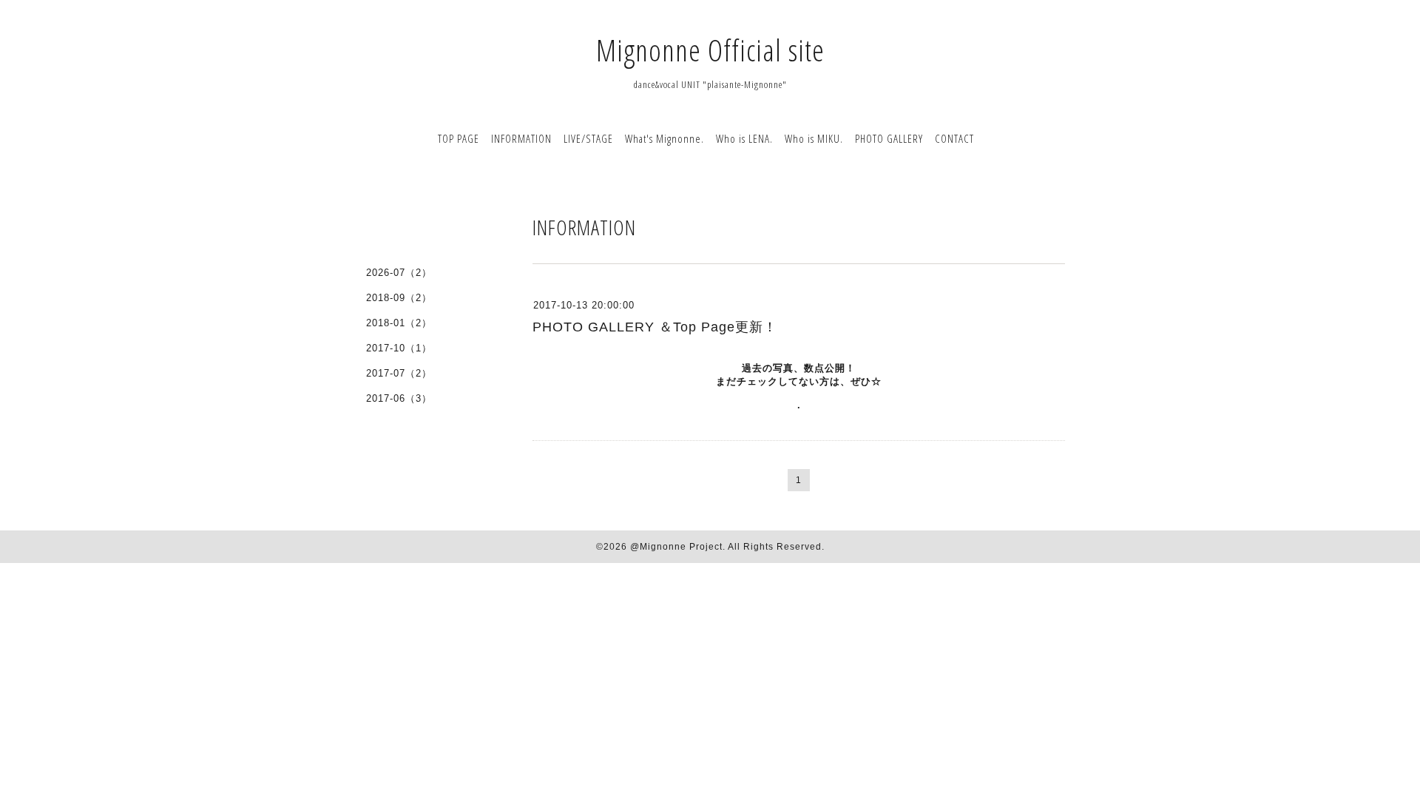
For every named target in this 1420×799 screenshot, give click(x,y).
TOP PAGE (458, 138)
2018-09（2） (399, 297)
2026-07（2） (399, 272)
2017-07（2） (399, 373)
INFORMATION (521, 138)
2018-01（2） (399, 322)
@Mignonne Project (676, 547)
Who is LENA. (744, 138)
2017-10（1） (399, 348)
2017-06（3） (399, 398)
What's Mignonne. (664, 138)
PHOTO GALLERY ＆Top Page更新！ (654, 327)
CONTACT (954, 138)
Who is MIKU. (814, 138)
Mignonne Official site (710, 50)
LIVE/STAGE (588, 138)
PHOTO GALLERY (889, 138)
